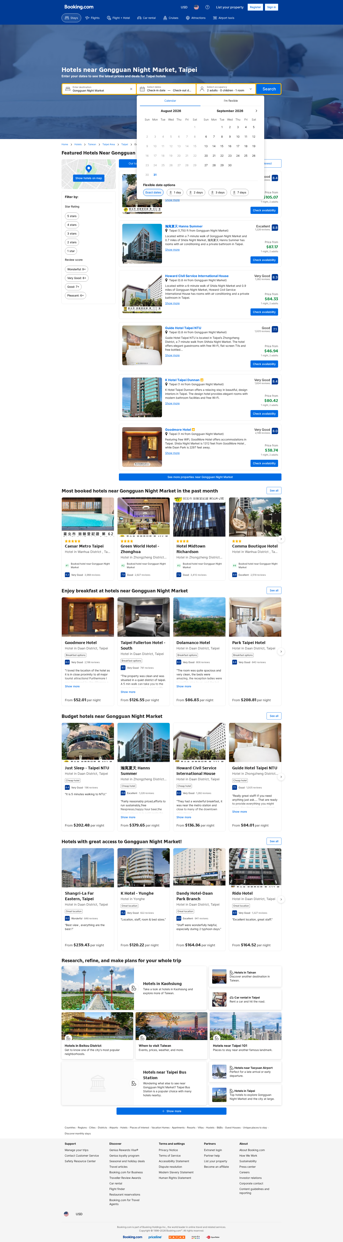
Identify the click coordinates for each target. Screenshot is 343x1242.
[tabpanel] (200, 152)
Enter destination (82, 87)
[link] (88, 216)
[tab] (170, 101)
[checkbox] (195, 127)
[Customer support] (207, 7)
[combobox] (99, 90)
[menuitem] (71, 18)
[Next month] (256, 111)
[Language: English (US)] (196, 7)
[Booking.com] (79, 7)
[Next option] (281, 539)
